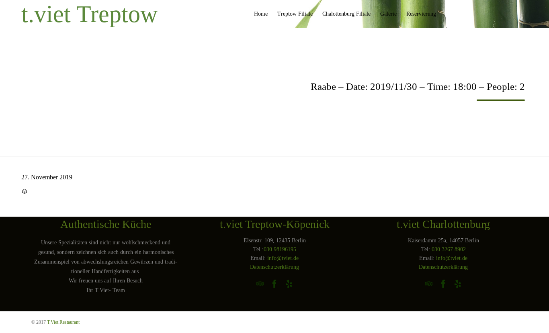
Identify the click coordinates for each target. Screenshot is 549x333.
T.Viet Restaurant (63, 322)
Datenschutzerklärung (274, 267)
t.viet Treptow (89, 14)
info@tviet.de (283, 258)
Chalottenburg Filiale (346, 14)
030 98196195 (280, 249)
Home (261, 14)
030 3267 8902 (449, 249)
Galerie (388, 14)
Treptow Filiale (295, 14)
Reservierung (421, 14)
